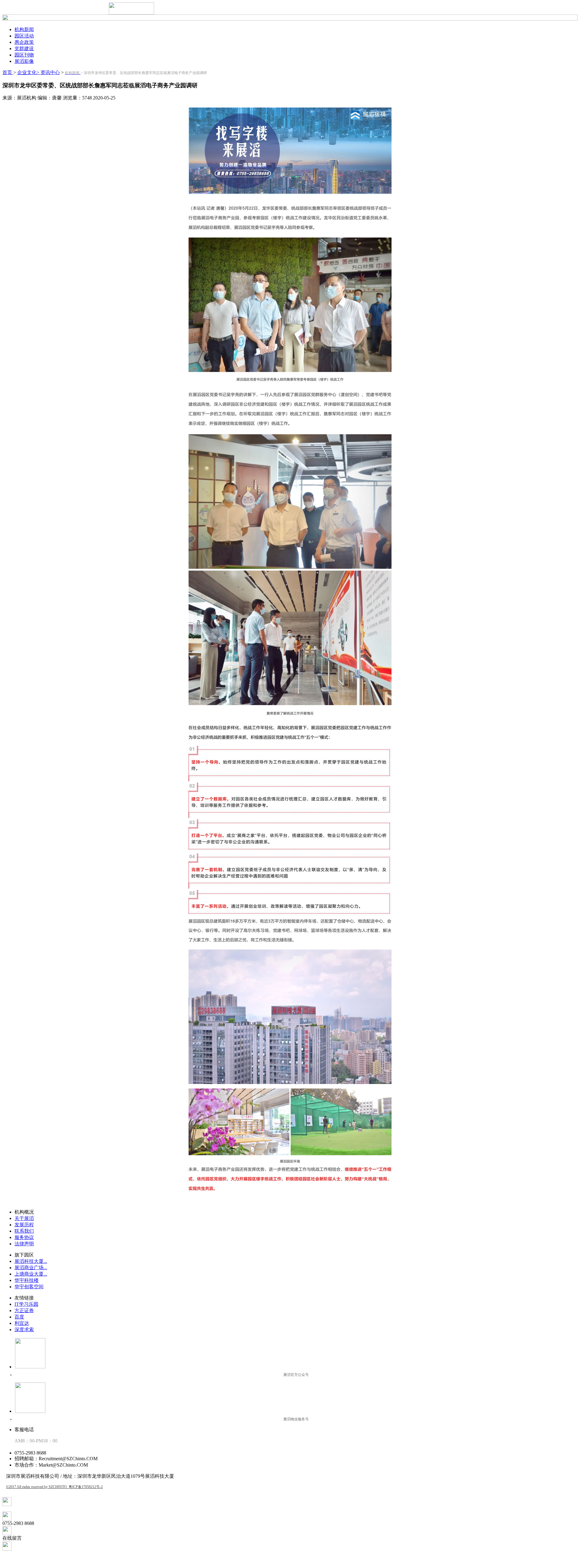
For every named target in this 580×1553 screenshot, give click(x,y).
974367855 (13, 1508)
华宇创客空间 (29, 1286)
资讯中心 (49, 72)
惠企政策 (24, 42)
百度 (19, 1316)
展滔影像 (24, 61)
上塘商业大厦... (30, 1273)
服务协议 (24, 1237)
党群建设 (24, 48)
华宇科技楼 (26, 1280)
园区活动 (24, 35)
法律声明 (24, 1243)
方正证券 (24, 1310)
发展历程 (24, 1224)
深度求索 (24, 1329)
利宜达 (21, 1323)
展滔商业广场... (30, 1267)
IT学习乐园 (26, 1304)
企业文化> (28, 72)
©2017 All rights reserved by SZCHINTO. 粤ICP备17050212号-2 (54, 1487)
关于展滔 (24, 1218)
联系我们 (24, 1231)
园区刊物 (24, 54)
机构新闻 (24, 29)
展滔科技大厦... (30, 1261)
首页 (7, 72)
